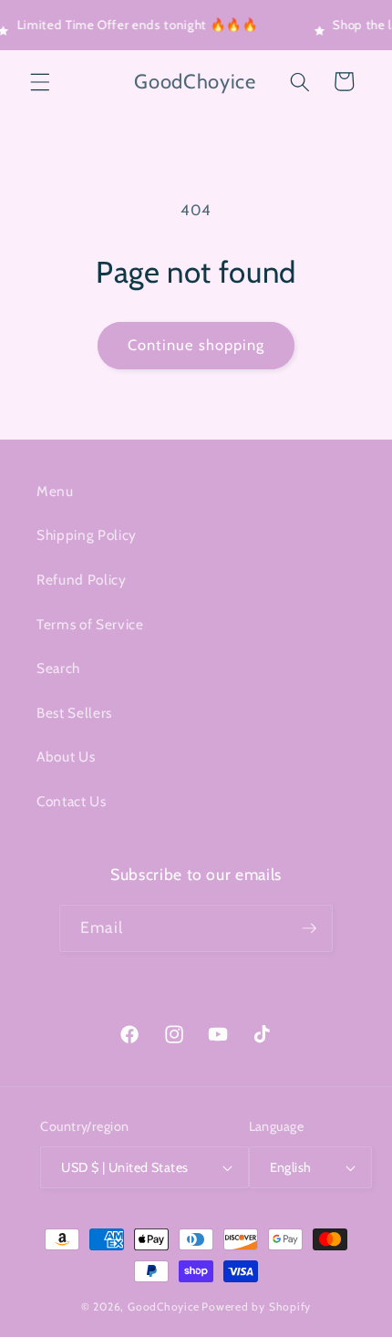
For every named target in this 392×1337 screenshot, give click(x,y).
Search (58, 668)
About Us (65, 756)
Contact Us (71, 801)
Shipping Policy (86, 535)
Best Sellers (74, 712)
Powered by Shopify (256, 1306)
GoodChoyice (163, 1306)
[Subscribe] (309, 928)
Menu (55, 491)
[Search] (300, 81)
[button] (40, 81)
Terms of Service (90, 624)
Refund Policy (81, 579)
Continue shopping (196, 345)
